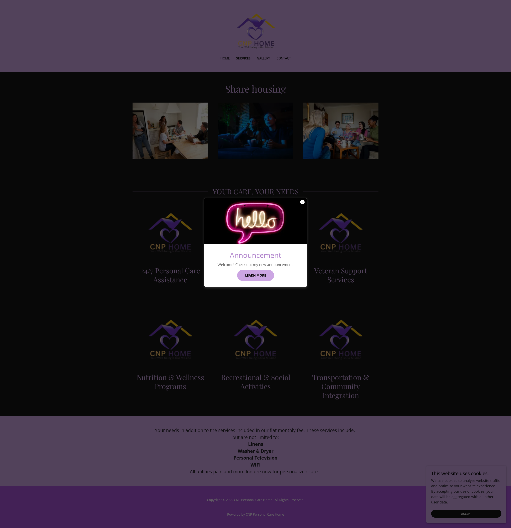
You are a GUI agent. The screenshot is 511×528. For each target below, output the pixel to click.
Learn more (255, 275)
